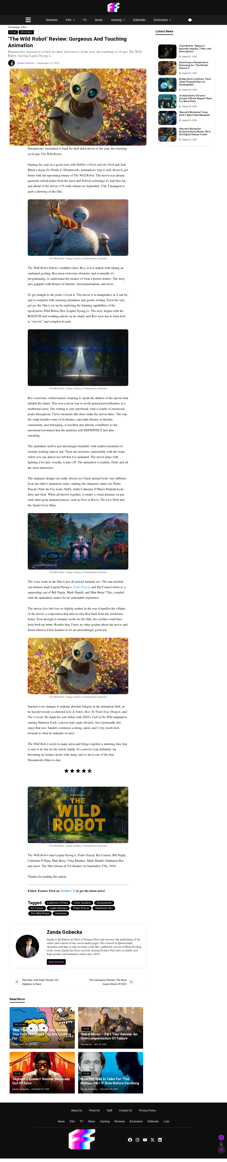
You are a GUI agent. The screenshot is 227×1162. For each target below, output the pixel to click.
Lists (166, 1121)
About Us (76, 1110)
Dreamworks (104, 902)
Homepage (14, 27)
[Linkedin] (160, 1140)
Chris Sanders (82, 902)
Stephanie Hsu (104, 908)
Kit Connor (37, 908)
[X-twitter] (152, 1140)
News (61, 1121)
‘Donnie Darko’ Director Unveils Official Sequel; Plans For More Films (195, 98)
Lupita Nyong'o (58, 908)
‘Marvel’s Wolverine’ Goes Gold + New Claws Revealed (194, 113)
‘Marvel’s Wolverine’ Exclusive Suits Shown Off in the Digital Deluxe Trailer (195, 131)
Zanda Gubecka (26, 63)
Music (99, 20)
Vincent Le (86, 1044)
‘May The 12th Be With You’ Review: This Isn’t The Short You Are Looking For (41, 1034)
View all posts (56, 961)
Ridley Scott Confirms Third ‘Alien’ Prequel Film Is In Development (195, 82)
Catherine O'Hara (57, 902)
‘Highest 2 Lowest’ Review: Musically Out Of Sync (41, 1081)
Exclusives (161, 20)
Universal (60, 913)
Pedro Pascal (81, 587)
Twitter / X (68, 890)
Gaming (116, 20)
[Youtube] (145, 1140)
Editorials (139, 20)
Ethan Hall (18, 1044)
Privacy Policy (147, 1110)
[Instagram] (137, 1140)
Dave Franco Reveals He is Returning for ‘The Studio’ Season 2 (193, 65)
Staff (109, 1110)
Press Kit (94, 1110)
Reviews (51, 20)
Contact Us (125, 1110)
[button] (70, 20)
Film (68, 20)
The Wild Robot (40, 913)
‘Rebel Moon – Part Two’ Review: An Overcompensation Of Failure (109, 1036)
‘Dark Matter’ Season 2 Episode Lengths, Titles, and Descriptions (195, 48)
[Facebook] (130, 1140)
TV (85, 20)
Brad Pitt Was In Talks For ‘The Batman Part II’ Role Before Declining (110, 1081)
